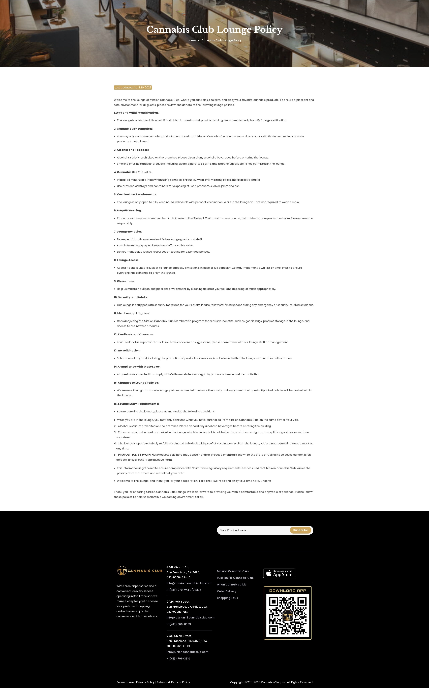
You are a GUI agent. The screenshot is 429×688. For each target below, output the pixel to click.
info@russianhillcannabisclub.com (190, 617)
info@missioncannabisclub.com (189, 583)
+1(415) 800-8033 (179, 624)
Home (192, 40)
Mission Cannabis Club (233, 571)
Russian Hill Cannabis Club (235, 578)
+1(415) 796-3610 (178, 659)
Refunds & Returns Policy (173, 682)
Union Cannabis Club (231, 584)
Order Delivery (226, 591)
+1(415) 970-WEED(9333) (184, 590)
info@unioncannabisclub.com (187, 652)
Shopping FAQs (227, 598)
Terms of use (125, 682)
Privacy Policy (145, 682)
